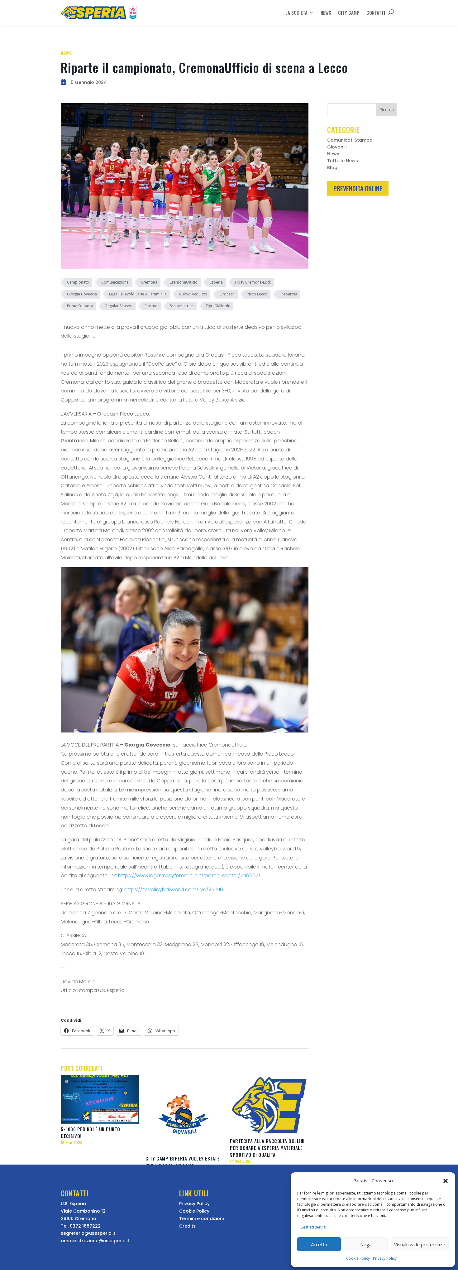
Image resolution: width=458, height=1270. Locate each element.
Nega (366, 1244)
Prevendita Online (357, 188)
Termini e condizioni (201, 1218)
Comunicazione (115, 282)
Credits (187, 1226)
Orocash (227, 294)
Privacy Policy (385, 1258)
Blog (332, 168)
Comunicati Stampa (350, 140)
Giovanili (336, 147)
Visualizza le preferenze (419, 1244)
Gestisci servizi (313, 1227)
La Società (296, 12)
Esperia (216, 282)
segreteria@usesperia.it (88, 1233)
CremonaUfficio (183, 282)
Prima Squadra (80, 306)
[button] (445, 1181)
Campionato (78, 282)
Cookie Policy (358, 1258)
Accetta (319, 1244)
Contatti (375, 12)
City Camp (349, 12)
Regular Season (118, 306)
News (326, 12)
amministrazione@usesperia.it (95, 1241)
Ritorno (151, 306)
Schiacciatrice (181, 306)
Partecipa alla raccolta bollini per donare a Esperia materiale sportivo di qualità (267, 1147)
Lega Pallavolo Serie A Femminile (138, 294)
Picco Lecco (257, 294)
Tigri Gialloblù (218, 306)
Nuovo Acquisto (193, 294)
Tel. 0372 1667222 (81, 1226)
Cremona (149, 282)
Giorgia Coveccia (82, 294)
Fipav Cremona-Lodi (253, 282)
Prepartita (288, 294)
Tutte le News (342, 161)
